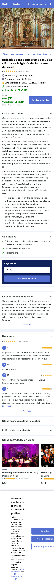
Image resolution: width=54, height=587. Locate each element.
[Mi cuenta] (50, 4)
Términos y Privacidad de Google (17, 576)
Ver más (27, 411)
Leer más (27, 324)
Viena (5, 54)
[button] (27, 113)
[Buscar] (28, 4)
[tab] (27, 113)
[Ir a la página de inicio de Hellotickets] (11, 4)
